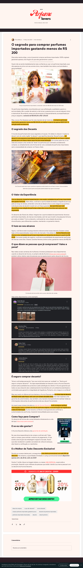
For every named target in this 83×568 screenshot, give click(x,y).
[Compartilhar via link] (24, 524)
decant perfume (43, 514)
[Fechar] (81, 565)
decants (35, 514)
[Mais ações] (70, 40)
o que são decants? (29, 508)
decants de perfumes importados (47, 511)
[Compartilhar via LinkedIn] (20, 524)
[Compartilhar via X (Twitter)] (16, 524)
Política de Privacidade (25, 566)
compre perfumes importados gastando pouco (24, 511)
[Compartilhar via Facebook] (12, 524)
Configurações (63, 565)
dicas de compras (17, 508)
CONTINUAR (74, 565)
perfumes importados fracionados (21, 514)
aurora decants (41, 508)
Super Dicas (15, 519)
